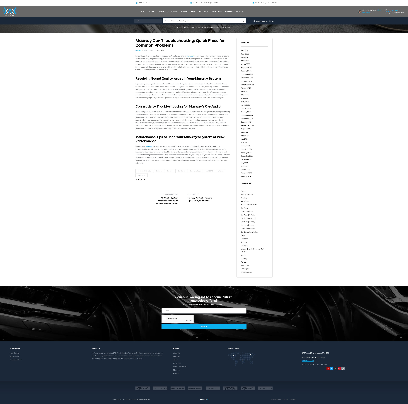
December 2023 (247, 156)
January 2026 (246, 71)
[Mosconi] (213, 388)
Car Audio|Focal (247, 211)
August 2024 (246, 129)
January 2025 (246, 112)
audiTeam (160, 50)
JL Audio (244, 242)
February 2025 (246, 108)
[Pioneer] (195, 388)
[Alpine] (178, 388)
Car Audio (170, 171)
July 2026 (244, 51)
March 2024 (245, 146)
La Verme (244, 246)
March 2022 (245, 170)
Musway (185, 27)
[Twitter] (331, 368)
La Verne (220, 171)
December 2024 (247, 115)
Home (179, 27)
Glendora (244, 239)
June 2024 (245, 136)
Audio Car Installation (144, 171)
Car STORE (209, 171)
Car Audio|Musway (248, 222)
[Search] (243, 21)
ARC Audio (245, 201)
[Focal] (230, 388)
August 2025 (246, 88)
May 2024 (244, 139)
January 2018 (246, 177)
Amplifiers (244, 198)
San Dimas (245, 265)
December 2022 (247, 159)
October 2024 (246, 122)
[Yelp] (328, 368)
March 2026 (245, 64)
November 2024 (247, 119)
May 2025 (244, 98)
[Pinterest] (339, 368)
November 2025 (247, 78)
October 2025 (246, 81)
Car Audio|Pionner (247, 229)
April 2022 (245, 166)
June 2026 (245, 54)
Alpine (243, 191)
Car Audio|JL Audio (248, 215)
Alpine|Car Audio (247, 195)
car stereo (181, 171)
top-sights (245, 269)
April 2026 (245, 61)
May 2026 (244, 57)
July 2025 (244, 91)
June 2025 (245, 95)
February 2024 (246, 149)
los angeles (141, 175)
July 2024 (244, 132)
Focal (243, 235)
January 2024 (246, 153)
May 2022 (244, 163)
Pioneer (244, 262)
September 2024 (247, 125)
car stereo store (195, 171)
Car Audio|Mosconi (248, 218)
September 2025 (247, 85)
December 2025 (247, 74)
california (159, 171)
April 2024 (245, 142)
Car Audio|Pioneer (247, 225)
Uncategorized (246, 272)
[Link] (343, 368)
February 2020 (246, 173)
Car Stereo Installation (249, 232)
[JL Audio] (160, 388)
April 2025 (245, 102)
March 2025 (245, 105)
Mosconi (244, 255)
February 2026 (246, 67)
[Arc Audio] (142, 388)
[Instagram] (335, 368)
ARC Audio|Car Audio (249, 205)
